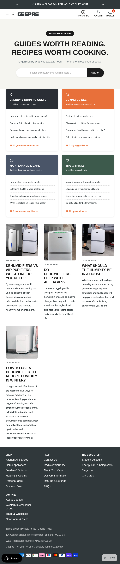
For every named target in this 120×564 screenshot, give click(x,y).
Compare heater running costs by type (28, 130)
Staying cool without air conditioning (82, 189)
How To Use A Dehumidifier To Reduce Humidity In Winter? (21, 374)
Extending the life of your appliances (27, 189)
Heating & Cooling (16, 475)
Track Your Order (54, 470)
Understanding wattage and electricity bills (30, 137)
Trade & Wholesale (17, 513)
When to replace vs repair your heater (28, 203)
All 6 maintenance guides (22, 211)
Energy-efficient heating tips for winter (27, 123)
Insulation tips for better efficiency (81, 203)
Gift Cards (88, 475)
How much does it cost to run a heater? (28, 116)
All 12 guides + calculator (22, 145)
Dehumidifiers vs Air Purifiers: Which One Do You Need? (22, 272)
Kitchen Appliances (17, 459)
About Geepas (14, 499)
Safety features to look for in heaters (83, 137)
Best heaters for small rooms (79, 116)
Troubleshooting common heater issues (28, 196)
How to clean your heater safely (25, 182)
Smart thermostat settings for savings (83, 196)
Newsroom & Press (17, 519)
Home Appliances (16, 465)
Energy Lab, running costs (97, 465)
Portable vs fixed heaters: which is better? (85, 130)
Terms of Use (12, 529)
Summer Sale (14, 486)
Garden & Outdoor (16, 470)
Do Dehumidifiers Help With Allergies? (57, 276)
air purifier (12, 260)
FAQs (47, 486)
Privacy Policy (28, 529)
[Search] (13, 14)
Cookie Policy (45, 529)
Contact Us (50, 459)
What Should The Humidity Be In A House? (97, 270)
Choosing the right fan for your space (83, 123)
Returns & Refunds (55, 480)
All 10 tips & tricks (75, 211)
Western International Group (18, 507)
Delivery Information (55, 475)
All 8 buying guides (75, 145)
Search (95, 72)
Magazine (87, 470)
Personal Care (14, 480)
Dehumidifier (51, 265)
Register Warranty (54, 465)
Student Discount (92, 459)
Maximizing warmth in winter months (83, 182)
